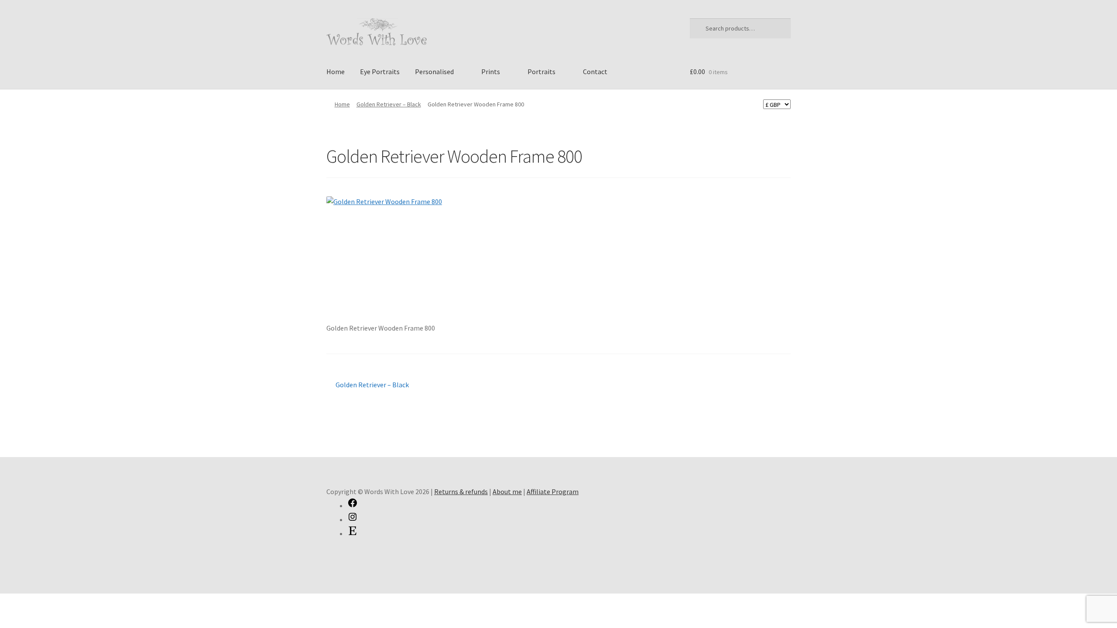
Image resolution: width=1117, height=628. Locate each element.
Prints (490, 71)
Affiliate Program (553, 491)
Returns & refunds (461, 491)
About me (507, 491)
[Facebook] (352, 505)
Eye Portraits (380, 71)
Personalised (434, 71)
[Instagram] (352, 519)
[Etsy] (352, 533)
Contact (595, 71)
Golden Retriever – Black (388, 104)
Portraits (541, 71)
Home (335, 71)
